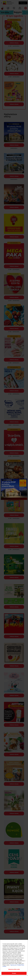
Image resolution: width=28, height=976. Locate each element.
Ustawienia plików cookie (14, 969)
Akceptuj (14, 973)
